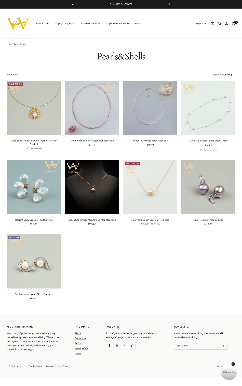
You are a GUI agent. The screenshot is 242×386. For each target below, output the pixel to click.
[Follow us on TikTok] (131, 345)
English (199, 23)
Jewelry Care (81, 348)
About (78, 333)
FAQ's (78, 343)
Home (9, 44)
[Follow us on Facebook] (109, 345)
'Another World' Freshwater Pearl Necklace (92, 140)
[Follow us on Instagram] (117, 345)
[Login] (226, 23)
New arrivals (42, 23)
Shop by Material (89, 23)
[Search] (219, 23)
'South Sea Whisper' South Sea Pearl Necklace (92, 220)
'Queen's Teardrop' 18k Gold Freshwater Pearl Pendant (33, 142)
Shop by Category (63, 23)
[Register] (223, 346)
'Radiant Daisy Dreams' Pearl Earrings (34, 220)
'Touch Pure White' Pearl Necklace (150, 140)
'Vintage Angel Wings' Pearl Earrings (33, 294)
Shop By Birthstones (116, 23)
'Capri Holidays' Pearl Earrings (208, 220)
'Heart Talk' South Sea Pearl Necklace (150, 220)
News (137, 23)
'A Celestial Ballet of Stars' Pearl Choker (208, 140)
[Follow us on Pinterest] (124, 345)
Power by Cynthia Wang (57, 366)
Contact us (80, 338)
